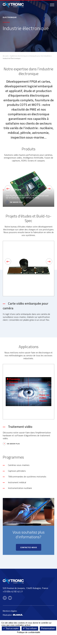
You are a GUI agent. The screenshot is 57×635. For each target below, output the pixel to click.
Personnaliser (48, 628)
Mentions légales (10, 610)
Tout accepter (12, 628)
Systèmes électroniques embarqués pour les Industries (30, 56)
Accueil (5, 56)
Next (49, 188)
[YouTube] (10, 598)
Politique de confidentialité (28, 632)
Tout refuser (31, 628)
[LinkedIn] (5, 598)
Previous (8, 188)
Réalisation (8, 614)
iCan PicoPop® (13, 189)
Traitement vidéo (20, 426)
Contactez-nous (28, 547)
